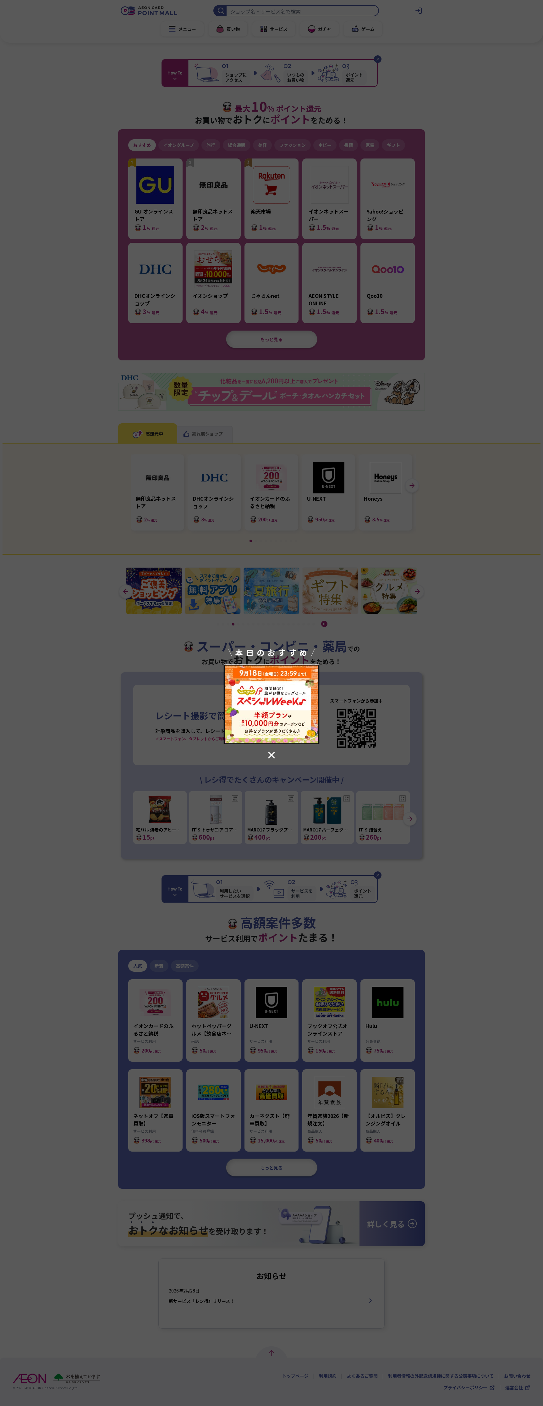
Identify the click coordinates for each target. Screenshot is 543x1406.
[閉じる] (271, 755)
